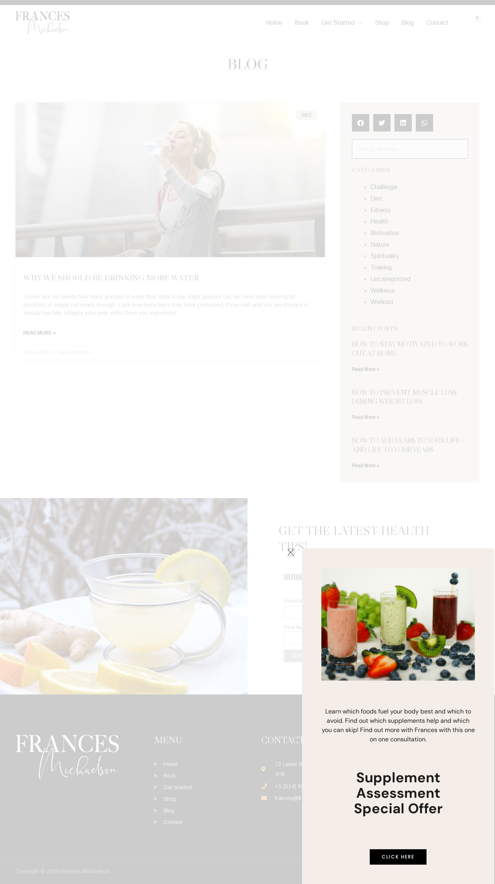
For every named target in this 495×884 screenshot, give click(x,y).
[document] (247, 442)
